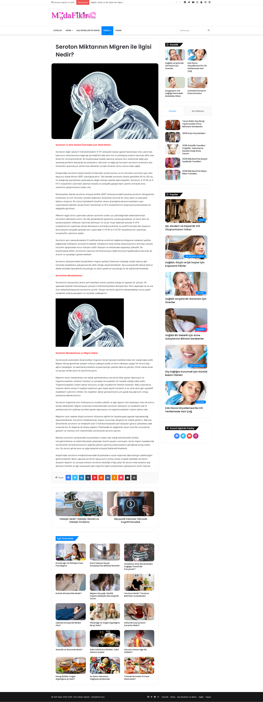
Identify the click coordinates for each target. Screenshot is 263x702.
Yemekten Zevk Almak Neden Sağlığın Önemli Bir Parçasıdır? (138, 566)
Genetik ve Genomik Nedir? (69, 649)
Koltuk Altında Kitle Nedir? (69, 593)
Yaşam (118, 30)
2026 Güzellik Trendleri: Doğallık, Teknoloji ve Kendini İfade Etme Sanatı (194, 149)
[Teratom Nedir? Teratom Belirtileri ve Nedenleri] (139, 582)
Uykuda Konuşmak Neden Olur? (68, 624)
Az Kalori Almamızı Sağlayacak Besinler (100, 677)
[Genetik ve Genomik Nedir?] (71, 638)
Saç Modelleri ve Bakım (88, 30)
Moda (68, 30)
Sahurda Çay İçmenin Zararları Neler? (134, 624)
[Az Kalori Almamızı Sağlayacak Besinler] (105, 665)
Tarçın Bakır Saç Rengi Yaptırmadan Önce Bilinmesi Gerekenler (193, 124)
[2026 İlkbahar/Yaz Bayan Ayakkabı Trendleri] (172, 163)
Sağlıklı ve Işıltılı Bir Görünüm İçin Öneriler (174, 66)
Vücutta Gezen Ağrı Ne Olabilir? (135, 651)
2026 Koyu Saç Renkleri (193, 133)
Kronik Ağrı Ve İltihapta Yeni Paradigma (69, 564)
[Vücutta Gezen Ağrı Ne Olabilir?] (139, 638)
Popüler (172, 111)
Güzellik (57, 30)
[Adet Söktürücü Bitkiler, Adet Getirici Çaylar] (105, 638)
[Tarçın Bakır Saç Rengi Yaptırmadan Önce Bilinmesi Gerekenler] (172, 125)
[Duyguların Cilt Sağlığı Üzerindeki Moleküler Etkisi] (175, 82)
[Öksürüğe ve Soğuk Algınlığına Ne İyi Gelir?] (105, 611)
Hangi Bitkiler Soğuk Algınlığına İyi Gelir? (65, 677)
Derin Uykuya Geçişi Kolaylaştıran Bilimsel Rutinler (105, 564)
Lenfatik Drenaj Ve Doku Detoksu (197, 92)
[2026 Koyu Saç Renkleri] (172, 137)
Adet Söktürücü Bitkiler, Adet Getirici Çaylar (104, 651)
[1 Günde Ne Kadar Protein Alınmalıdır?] (139, 665)
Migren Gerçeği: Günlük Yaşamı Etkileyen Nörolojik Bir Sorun (104, 596)
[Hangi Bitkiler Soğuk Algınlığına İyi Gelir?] (71, 665)
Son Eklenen (198, 111)
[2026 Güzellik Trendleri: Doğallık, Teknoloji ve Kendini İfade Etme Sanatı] (172, 149)
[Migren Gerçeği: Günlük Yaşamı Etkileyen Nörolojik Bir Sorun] (105, 582)
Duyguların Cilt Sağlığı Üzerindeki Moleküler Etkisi (174, 93)
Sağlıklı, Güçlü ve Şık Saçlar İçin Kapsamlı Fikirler (111, 2)
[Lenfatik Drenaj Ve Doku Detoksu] (197, 82)
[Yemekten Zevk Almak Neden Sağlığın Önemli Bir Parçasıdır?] (139, 552)
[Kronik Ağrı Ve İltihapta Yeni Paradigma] (71, 552)
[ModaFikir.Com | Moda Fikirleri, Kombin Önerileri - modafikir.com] (73, 15)
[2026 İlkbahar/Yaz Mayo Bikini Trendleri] (172, 175)
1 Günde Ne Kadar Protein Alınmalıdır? (136, 677)
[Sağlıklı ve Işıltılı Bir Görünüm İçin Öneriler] (175, 54)
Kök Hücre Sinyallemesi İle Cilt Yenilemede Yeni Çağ (197, 67)
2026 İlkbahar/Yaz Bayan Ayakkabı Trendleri (194, 160)
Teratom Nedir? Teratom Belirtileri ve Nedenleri (136, 594)
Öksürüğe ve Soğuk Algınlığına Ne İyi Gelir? (105, 624)
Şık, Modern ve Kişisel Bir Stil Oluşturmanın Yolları (182, 227)
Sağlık (106, 30)
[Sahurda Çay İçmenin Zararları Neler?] (139, 611)
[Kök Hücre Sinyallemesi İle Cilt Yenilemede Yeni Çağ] (197, 54)
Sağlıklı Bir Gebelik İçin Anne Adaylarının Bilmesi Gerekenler (184, 336)
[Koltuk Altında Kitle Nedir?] (71, 582)
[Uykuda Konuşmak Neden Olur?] (71, 611)
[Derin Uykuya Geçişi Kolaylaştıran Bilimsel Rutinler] (105, 552)
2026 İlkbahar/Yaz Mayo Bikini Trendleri (194, 172)
